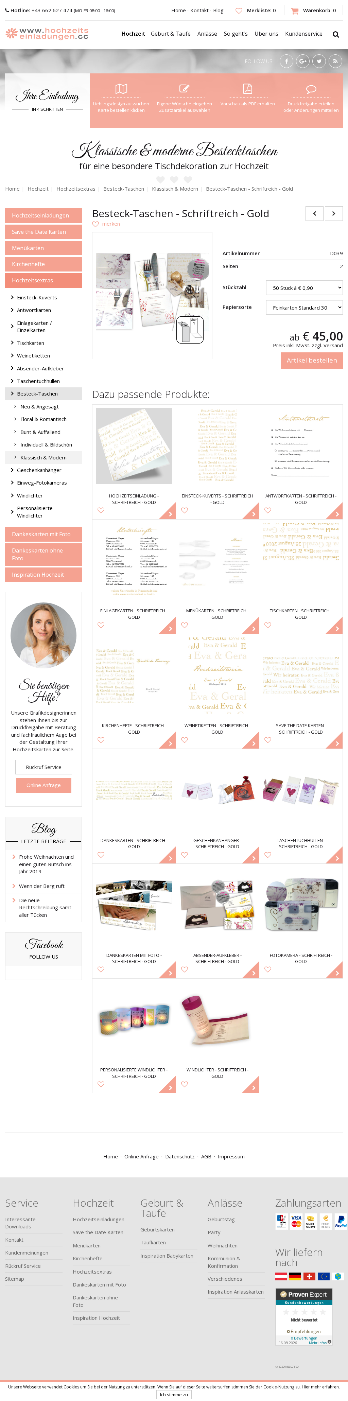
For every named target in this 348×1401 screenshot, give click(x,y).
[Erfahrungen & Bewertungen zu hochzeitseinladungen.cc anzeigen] (304, 1324)
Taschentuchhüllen (38, 381)
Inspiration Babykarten (166, 1255)
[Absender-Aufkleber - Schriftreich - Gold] (217, 905)
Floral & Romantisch (43, 419)
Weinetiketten (33, 355)
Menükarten (28, 248)
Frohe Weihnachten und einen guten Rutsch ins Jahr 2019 (46, 864)
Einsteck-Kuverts (37, 297)
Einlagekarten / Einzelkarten (34, 326)
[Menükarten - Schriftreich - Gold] (217, 561)
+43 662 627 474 (42, 10)
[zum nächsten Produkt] (334, 213)
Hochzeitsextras (32, 280)
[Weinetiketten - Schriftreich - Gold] (217, 675)
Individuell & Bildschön (46, 444)
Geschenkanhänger (39, 470)
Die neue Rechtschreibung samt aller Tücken (45, 907)
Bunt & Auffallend (40, 431)
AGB (206, 1156)
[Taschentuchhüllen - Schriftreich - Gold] (301, 790)
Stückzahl (234, 287)
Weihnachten (223, 1245)
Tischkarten (30, 342)
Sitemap (14, 1278)
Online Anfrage (44, 785)
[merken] (106, 223)
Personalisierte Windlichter (35, 512)
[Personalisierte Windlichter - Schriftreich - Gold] (134, 1020)
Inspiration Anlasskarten (236, 1291)
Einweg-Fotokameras (42, 482)
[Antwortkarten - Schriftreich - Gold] (301, 446)
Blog (218, 10)
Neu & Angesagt (39, 406)
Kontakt (199, 10)
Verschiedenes (225, 1278)
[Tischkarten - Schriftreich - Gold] (301, 561)
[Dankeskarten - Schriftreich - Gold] (134, 790)
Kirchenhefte (28, 264)
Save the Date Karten (39, 231)
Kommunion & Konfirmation (224, 1262)
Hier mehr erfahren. (321, 1387)
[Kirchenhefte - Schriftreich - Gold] (134, 675)
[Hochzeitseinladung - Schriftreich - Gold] (134, 446)
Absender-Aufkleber (40, 368)
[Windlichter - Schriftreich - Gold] (217, 1020)
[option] (152, 292)
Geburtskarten (157, 1229)
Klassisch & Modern (43, 457)
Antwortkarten (34, 310)
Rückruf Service (44, 767)
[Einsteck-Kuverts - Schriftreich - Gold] (217, 446)
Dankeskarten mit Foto (41, 534)
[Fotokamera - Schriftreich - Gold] (301, 905)
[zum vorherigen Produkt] (315, 213)
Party (214, 1232)
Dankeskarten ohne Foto (37, 554)
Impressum (231, 1156)
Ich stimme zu (174, 1394)
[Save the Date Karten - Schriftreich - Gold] (301, 675)
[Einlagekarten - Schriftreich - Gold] (134, 561)
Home (178, 10)
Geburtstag (221, 1219)
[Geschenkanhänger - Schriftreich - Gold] (217, 790)
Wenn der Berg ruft (42, 885)
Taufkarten (153, 1242)
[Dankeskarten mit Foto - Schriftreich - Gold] (134, 905)
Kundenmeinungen (26, 1252)
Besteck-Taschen (37, 393)
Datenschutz (180, 1156)
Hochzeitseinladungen (40, 215)
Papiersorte (237, 306)
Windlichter (30, 495)
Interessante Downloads (20, 1223)
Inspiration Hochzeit (38, 574)
